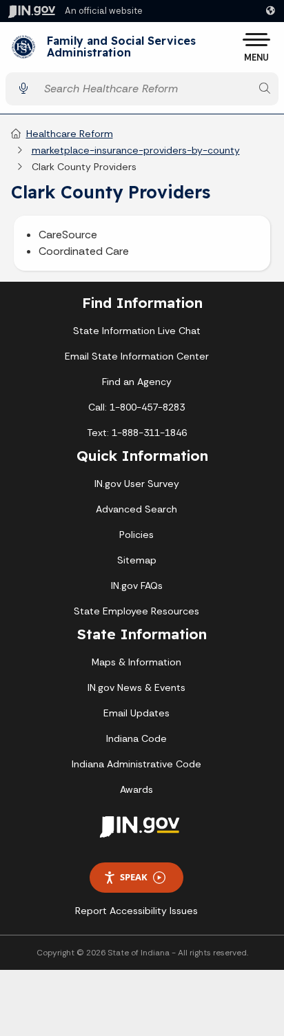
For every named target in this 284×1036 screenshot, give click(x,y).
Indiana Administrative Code (136, 764)
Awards (136, 789)
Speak (134, 877)
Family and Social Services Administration (121, 47)
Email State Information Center (137, 356)
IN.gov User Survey (136, 483)
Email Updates (136, 713)
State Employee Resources (136, 611)
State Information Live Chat (137, 330)
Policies (136, 534)
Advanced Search (136, 509)
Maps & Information (136, 662)
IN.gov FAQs (137, 585)
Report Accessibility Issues (136, 910)
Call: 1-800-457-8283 (136, 407)
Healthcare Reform (69, 133)
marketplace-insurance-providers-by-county (136, 150)
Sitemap (136, 560)
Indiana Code (136, 738)
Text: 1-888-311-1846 (137, 432)
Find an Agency (137, 381)
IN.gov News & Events (136, 687)
